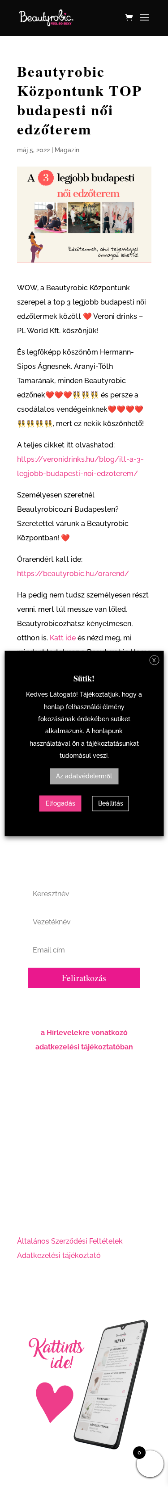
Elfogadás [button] (60, 803)
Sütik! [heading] (84, 678)
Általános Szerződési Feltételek (70, 1241)
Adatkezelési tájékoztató (59, 1255)
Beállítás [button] (110, 803)
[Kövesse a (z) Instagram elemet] (42, 1210)
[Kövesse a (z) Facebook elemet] (24, 1210)
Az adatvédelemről (84, 776)
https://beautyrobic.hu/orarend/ (73, 573)
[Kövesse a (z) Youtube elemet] (60, 1210)
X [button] (154, 660)
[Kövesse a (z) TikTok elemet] (78, 1210)
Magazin (67, 150)
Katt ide (63, 638)
